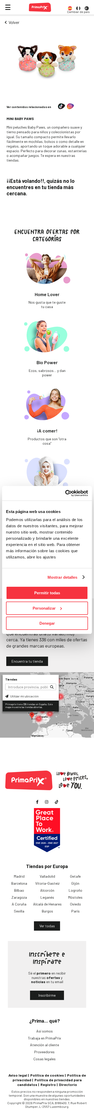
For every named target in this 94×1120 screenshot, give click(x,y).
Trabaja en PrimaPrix (44, 1038)
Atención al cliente (44, 1045)
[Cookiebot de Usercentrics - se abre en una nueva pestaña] (66, 493)
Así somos (44, 1031)
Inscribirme (47, 995)
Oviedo (75, 904)
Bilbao (19, 890)
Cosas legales (44, 1059)
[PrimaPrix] (40, 7)
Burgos (47, 911)
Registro (48, 1084)
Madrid (19, 876)
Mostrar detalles (63, 577)
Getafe (75, 876)
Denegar (47, 623)
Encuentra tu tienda (27, 661)
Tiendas (11, 679)
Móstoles (75, 897)
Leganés (47, 897)
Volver (14, 22)
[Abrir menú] (8, 7)
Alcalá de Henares (47, 904)
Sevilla (19, 911)
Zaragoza (19, 897)
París (75, 911)
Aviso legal (17, 1075)
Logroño (75, 890)
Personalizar (44, 608)
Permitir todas (47, 593)
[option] (70, 7)
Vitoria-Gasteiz (47, 883)
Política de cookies (47, 1075)
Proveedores (44, 1052)
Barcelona (19, 883)
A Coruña (19, 904)
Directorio (68, 1084)
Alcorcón (47, 890)
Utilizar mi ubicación (24, 696)
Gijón (75, 883)
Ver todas (47, 926)
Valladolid (47, 876)
